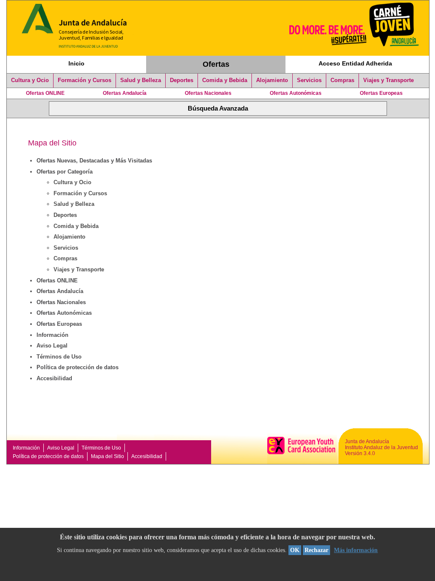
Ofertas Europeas (381, 93)
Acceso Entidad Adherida (355, 63)
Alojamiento (272, 80)
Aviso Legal (52, 345)
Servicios (309, 80)
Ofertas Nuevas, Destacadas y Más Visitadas (94, 160)
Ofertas (216, 64)
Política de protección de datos (78, 367)
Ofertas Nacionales (208, 93)
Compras (342, 80)
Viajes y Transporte (388, 80)
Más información (356, 550)
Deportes (181, 80)
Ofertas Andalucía (125, 93)
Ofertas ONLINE (45, 93)
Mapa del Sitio (107, 456)
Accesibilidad (54, 378)
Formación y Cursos (84, 80)
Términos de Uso (59, 356)
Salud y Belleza (140, 80)
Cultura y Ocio (30, 80)
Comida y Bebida (224, 80)
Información (52, 335)
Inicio (76, 63)
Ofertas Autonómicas (296, 93)
